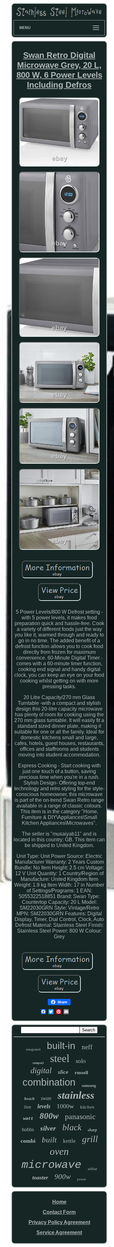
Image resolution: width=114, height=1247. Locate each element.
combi (28, 1141)
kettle (69, 1141)
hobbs (28, 1129)
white (92, 1168)
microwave (51, 1165)
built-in (61, 1045)
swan (46, 1098)
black (71, 1127)
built (49, 1139)
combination (48, 1082)
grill (90, 1139)
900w (62, 1177)
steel (59, 1058)
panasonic (80, 1116)
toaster (40, 1177)
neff (87, 1047)
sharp (92, 1130)
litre (27, 1107)
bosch (29, 1098)
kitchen (87, 1107)
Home (59, 1202)
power (81, 1179)
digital (41, 1070)
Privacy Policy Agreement (59, 1222)
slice (63, 1072)
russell (81, 1072)
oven (59, 1151)
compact (38, 1063)
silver (48, 1128)
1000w (65, 1106)
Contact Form (59, 1212)
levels (43, 1106)
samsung (89, 1085)
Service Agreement (59, 1232)
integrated (33, 1049)
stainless (76, 1095)
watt (28, 1118)
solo (81, 1061)
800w (49, 1116)
